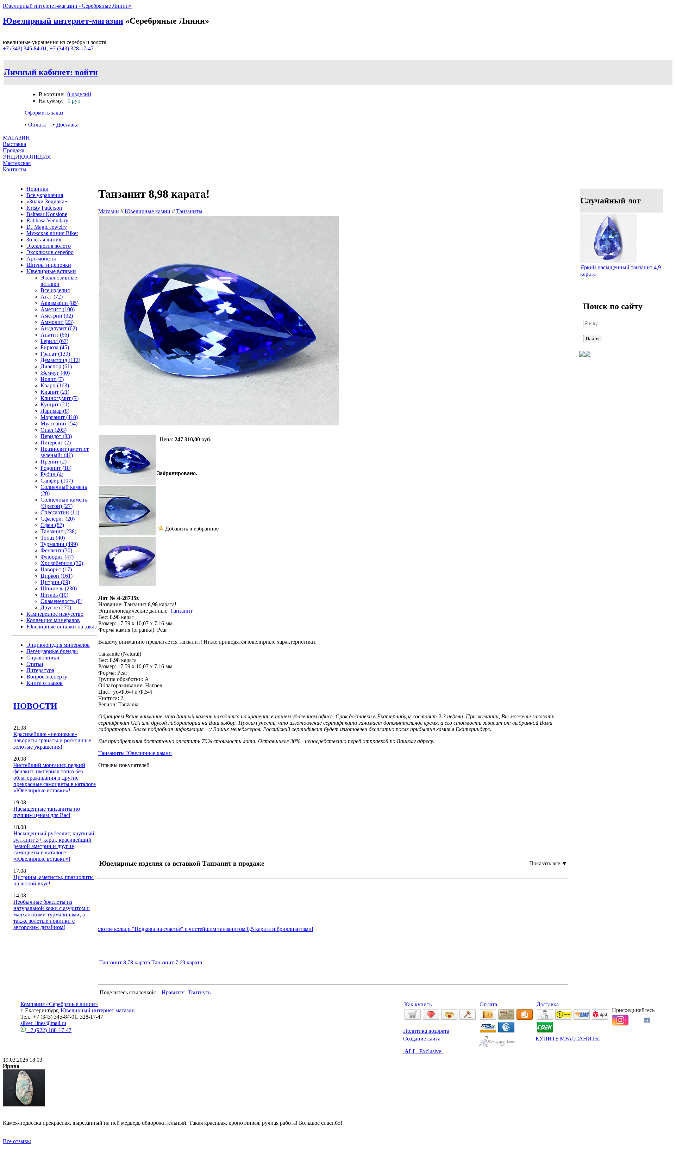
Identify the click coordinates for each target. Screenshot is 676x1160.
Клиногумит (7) (59, 398)
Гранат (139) (55, 354)
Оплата (37, 125)
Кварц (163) (54, 385)
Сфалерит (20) (57, 519)
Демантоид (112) (60, 360)
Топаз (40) (52, 538)
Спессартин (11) (59, 512)
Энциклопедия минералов (58, 645)
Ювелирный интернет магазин (98, 1010)
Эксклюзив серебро (50, 252)
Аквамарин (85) (59, 303)
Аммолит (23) (57, 322)
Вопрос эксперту (46, 677)
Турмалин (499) (59, 544)
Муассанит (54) (58, 423)
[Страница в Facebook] (647, 1021)
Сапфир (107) (56, 481)
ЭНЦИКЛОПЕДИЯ (27, 157)
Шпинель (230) (58, 588)
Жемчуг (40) (55, 373)
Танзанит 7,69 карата (176, 962)
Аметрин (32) (56, 316)
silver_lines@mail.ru (43, 1023)
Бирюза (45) (54, 347)
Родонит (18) (55, 468)
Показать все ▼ (548, 863)
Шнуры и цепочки (48, 265)
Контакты (14, 169)
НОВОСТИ (35, 706)
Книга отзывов (44, 683)
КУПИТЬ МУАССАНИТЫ (568, 1039)
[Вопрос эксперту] (587, 362)
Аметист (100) (57, 309)
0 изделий (79, 94)
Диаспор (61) (56, 366)
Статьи (34, 664)
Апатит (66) (54, 335)
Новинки (37, 189)
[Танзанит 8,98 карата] (127, 483)
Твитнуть (199, 992)
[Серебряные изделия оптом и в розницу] (497, 1046)
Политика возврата (426, 1031)
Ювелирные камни (147, 211)
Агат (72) (51, 297)
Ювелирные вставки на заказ (61, 627)
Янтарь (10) (54, 595)
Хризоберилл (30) (61, 563)
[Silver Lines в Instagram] (620, 1024)
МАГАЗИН (16, 138)
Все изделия (55, 290)
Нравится (173, 992)
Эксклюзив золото (48, 246)
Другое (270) (55, 607)
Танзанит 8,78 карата (124, 962)
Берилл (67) (54, 341)
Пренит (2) (53, 462)
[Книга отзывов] (582, 362)
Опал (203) (53, 430)
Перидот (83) (56, 436)
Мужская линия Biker (52, 233)
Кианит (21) (54, 392)
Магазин (108, 211)
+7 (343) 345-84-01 (25, 48)
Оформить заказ (44, 113)
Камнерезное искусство (54, 614)
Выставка (14, 147)
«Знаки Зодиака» (46, 201)
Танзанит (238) (58, 531)
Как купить (418, 1004)
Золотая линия (43, 240)
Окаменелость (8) (61, 601)
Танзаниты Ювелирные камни (135, 753)
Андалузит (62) (58, 328)
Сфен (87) (52, 525)
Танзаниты (189, 211)
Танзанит (181, 611)
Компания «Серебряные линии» (59, 1004)
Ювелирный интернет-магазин (63, 20)
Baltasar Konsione (46, 214)
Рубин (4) (51, 474)
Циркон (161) (56, 576)
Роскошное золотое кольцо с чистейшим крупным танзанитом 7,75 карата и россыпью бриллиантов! (215, 929)
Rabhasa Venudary (47, 220)
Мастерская (17, 163)
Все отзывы (17, 1141)
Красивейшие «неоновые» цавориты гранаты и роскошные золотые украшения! (52, 740)
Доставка (67, 125)
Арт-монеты (41, 259)
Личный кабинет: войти (51, 72)
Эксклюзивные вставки (58, 281)
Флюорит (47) (57, 557)
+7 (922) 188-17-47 (48, 1030)
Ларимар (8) (54, 411)
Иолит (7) (52, 379)
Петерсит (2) (55, 443)
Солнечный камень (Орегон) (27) (63, 503)
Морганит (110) (59, 417)
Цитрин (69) (55, 582)
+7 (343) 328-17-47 (72, 48)
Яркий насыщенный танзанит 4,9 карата (620, 270)
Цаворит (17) (56, 569)
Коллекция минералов (53, 620)
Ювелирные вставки (51, 271)
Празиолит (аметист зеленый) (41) (64, 452)
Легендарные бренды (52, 651)
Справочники (43, 658)
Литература (40, 670)
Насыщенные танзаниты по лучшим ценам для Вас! (46, 812)
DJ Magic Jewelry (46, 227)
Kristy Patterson (44, 208)
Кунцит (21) (54, 404)
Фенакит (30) (56, 550)
